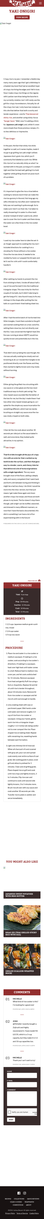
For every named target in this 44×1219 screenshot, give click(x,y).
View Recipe (22, 17)
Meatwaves (29, 1202)
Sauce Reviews (33, 1199)
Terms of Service (22, 1213)
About (28, 1205)
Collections (19, 1199)
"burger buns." (9, 121)
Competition (18, 1205)
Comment (11, 1090)
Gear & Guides (16, 1202)
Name (9, 1071)
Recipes (8, 1199)
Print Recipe (33, 581)
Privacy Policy (10, 1213)
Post (11, 1119)
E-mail (10, 1080)
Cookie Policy (34, 1213)
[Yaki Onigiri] (9, 138)
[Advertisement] (22, 50)
